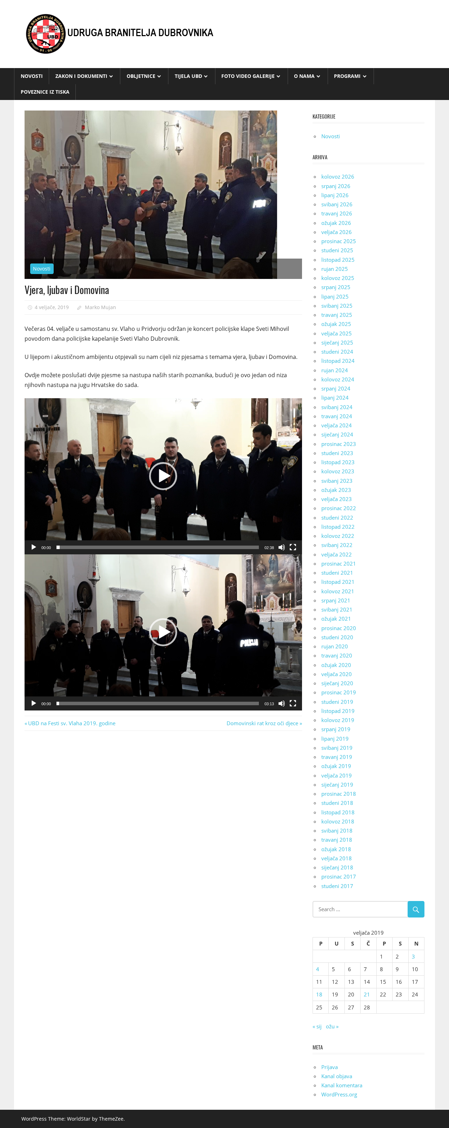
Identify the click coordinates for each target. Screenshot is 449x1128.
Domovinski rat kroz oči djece (262, 723)
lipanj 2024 (335, 397)
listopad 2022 (338, 526)
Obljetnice (141, 76)
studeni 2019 (337, 701)
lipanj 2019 (335, 738)
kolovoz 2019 (337, 719)
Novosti (32, 76)
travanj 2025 (336, 314)
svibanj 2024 (337, 407)
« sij (317, 1026)
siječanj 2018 (337, 867)
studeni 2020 (337, 637)
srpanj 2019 (335, 729)
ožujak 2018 (336, 849)
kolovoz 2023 (337, 471)
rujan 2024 (334, 370)
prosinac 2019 (338, 692)
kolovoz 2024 (337, 379)
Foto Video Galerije (248, 76)
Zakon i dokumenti (81, 76)
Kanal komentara (341, 1085)
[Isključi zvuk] (281, 547)
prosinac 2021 (338, 563)
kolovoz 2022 (337, 535)
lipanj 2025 (335, 296)
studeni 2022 (337, 517)
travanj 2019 (336, 756)
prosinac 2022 (338, 508)
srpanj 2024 (335, 388)
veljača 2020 (336, 674)
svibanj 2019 (337, 747)
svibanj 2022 (337, 544)
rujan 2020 (334, 646)
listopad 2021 (338, 581)
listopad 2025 (338, 259)
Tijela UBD (188, 76)
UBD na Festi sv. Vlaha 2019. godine (71, 723)
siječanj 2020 (337, 683)
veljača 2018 (336, 858)
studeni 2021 (337, 572)
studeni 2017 (337, 885)
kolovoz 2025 (337, 277)
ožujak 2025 (336, 323)
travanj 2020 (336, 655)
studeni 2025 (337, 250)
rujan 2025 (334, 268)
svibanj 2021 (337, 609)
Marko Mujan (100, 307)
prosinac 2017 (338, 876)
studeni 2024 (337, 351)
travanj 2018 (336, 839)
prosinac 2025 (338, 241)
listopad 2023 (338, 462)
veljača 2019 (336, 775)
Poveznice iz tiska (45, 91)
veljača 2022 (336, 554)
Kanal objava (336, 1076)
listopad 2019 (338, 710)
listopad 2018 (338, 812)
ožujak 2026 (336, 222)
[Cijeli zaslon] (292, 547)
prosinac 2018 (338, 793)
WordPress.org (339, 1094)
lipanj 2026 (335, 195)
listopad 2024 (338, 360)
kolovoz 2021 (337, 591)
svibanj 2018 (337, 830)
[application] (163, 476)
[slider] (157, 547)
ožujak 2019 (336, 765)
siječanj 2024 (337, 434)
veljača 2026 (336, 231)
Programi (347, 76)
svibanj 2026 (337, 204)
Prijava (329, 1066)
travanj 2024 (336, 416)
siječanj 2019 (337, 784)
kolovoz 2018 (337, 821)
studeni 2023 (337, 452)
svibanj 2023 (337, 480)
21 (367, 994)
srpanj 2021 (335, 600)
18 (319, 994)
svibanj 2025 (337, 305)
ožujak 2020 (336, 664)
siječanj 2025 (337, 342)
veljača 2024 (336, 425)
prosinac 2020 (338, 628)
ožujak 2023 (336, 489)
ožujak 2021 (336, 618)
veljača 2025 (336, 333)
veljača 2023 (336, 498)
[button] (163, 476)
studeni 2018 (337, 802)
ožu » (332, 1026)
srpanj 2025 (335, 287)
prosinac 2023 (338, 443)
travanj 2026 (336, 213)
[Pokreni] (33, 547)
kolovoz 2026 (337, 176)
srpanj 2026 (335, 185)
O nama (304, 76)
